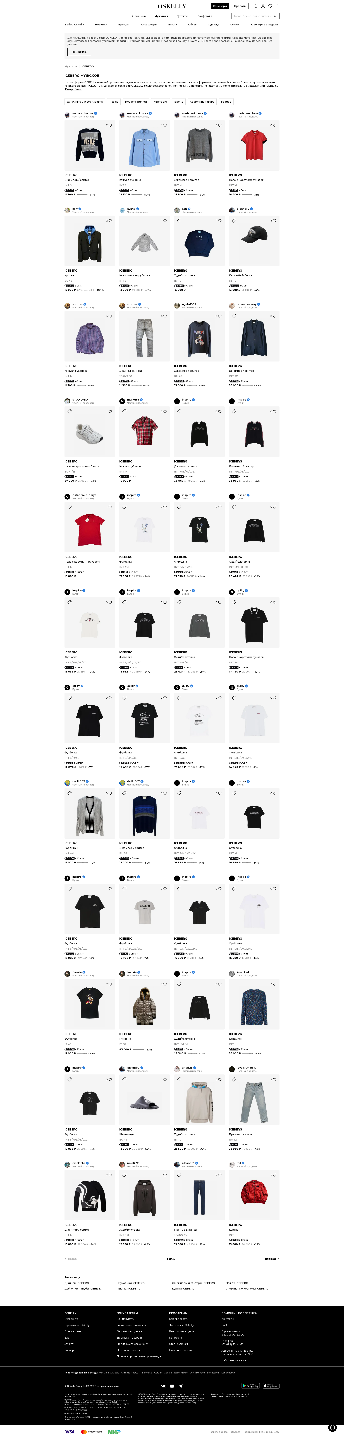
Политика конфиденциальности (261, 1432)
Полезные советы (128, 1350)
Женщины (139, 16)
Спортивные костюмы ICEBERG (247, 1288)
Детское (182, 16)
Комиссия (175, 1337)
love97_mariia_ (246, 1067)
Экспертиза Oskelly (181, 1325)
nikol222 (133, 1163)
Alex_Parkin (244, 972)
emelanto (78, 1163)
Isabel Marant (181, 1372)
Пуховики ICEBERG (131, 1283)
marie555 (133, 399)
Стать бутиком (178, 1344)
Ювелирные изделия (265, 24)
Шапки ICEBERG (129, 1288)
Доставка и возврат (129, 1337)
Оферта (235, 1432)
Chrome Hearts (129, 1372)
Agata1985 (189, 304)
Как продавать (178, 1318)
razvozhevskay (246, 304)
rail (239, 1163)
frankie (77, 972)
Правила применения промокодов (139, 1356)
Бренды (123, 24)
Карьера (69, 1350)
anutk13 (187, 1067)
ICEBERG (71, 175)
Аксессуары (149, 24)
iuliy (75, 208)
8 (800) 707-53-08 (233, 1334)
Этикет (68, 1344)
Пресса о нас (73, 1331)
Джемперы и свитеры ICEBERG (193, 1283)
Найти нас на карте (234, 1360)
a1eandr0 (243, 208)
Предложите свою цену (132, 1344)
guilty (240, 590)
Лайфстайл (204, 16)
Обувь (192, 24)
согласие (227, 41)
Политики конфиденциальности (138, 41)
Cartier (158, 1372)
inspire (186, 399)
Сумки (234, 24)
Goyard (168, 1372)
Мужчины (161, 16)
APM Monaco (197, 1372)
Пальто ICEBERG (237, 1283)
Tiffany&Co (146, 1372)
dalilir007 (78, 781)
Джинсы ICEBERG (76, 1283)
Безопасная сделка (129, 1331)
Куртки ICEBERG (183, 1288)
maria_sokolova (82, 113)
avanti (131, 208)
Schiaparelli (213, 1372)
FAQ (224, 1325)
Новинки (101, 24)
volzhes (77, 304)
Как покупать (125, 1318)
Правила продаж (218, 1432)
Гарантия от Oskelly (77, 1325)
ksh (184, 208)
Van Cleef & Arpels (109, 1372)
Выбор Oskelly (74, 24)
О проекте (71, 1318)
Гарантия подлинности (132, 1325)
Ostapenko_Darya (84, 495)
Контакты (227, 1318)
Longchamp (228, 1372)
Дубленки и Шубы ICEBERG (83, 1288)
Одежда (213, 24)
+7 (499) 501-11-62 (232, 1344)
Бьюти (172, 24)
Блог (67, 1337)
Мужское (70, 66)
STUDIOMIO (80, 399)
